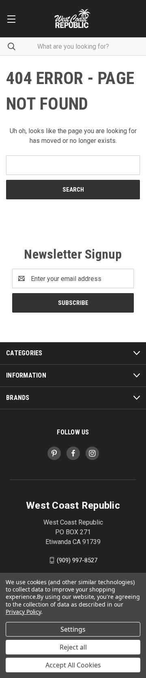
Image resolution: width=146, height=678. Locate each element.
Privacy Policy (23, 611)
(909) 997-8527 (77, 560)
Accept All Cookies (73, 665)
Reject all (73, 647)
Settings (73, 629)
